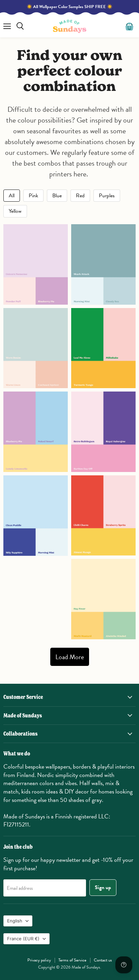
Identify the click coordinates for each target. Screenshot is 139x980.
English (14, 920)
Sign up (103, 887)
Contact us (103, 960)
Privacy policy (39, 960)
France (23, 938)
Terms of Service (72, 960)
